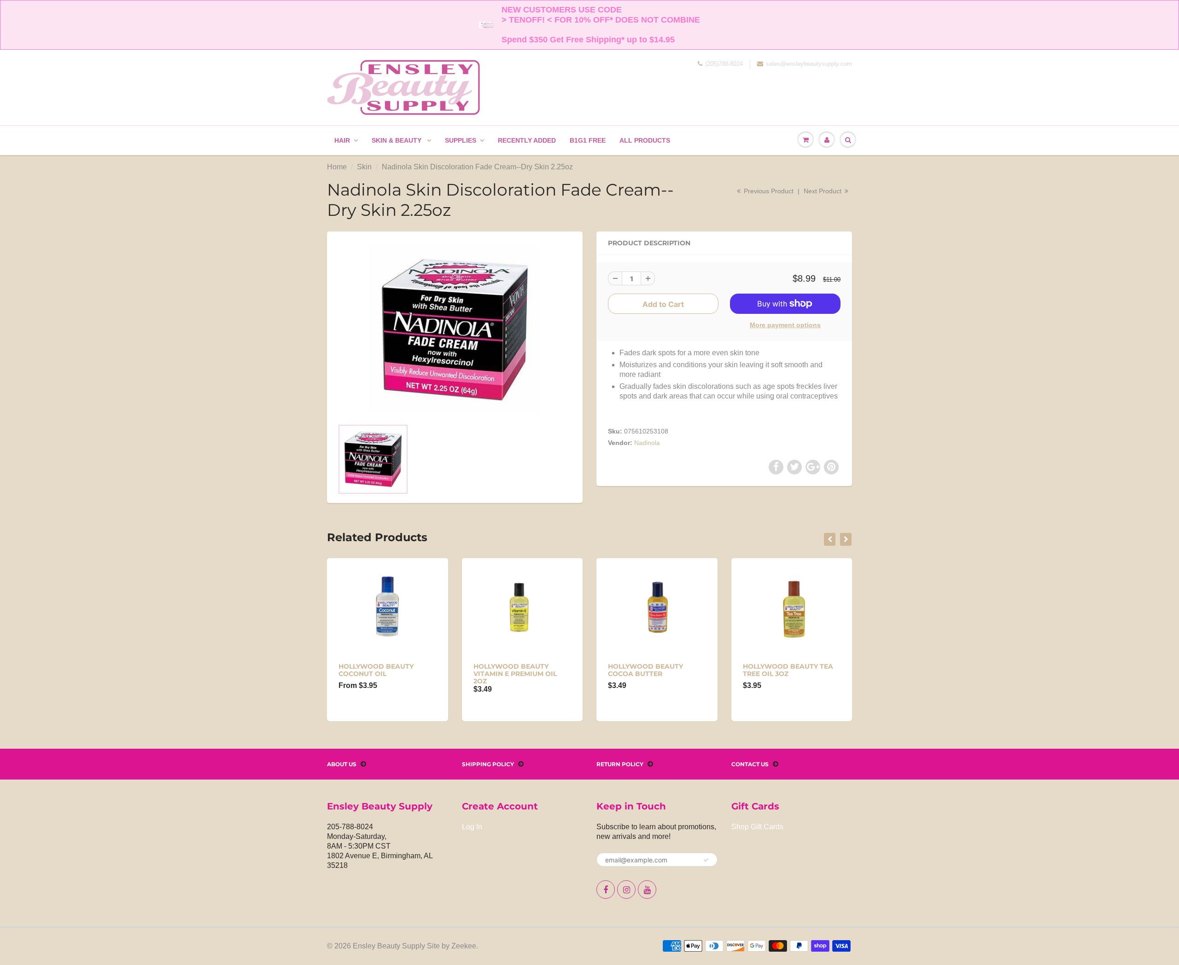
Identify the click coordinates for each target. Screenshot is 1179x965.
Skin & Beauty (397, 140)
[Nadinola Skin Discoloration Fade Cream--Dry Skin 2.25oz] (455, 330)
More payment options (785, 325)
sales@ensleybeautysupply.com (809, 63)
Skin (364, 167)
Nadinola (647, 442)
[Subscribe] (706, 860)
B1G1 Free (588, 140)
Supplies (460, 140)
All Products (644, 140)
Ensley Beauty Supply (389, 946)
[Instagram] (626, 889)
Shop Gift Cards (757, 827)
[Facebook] (605, 889)
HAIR (342, 140)
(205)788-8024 (724, 63)
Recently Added (527, 140)
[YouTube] (647, 889)
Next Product (823, 191)
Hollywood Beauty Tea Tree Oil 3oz (788, 670)
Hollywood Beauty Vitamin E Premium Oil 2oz (515, 673)
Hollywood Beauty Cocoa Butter (645, 670)
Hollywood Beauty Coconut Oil (376, 670)
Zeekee (463, 946)
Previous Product (768, 191)
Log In (472, 827)
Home (337, 167)
